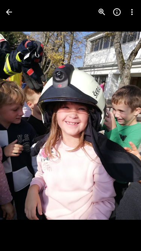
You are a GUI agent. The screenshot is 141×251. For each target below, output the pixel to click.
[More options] (131, 12)
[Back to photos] (9, 12)
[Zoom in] (101, 12)
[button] (21, 125)
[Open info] (116, 12)
